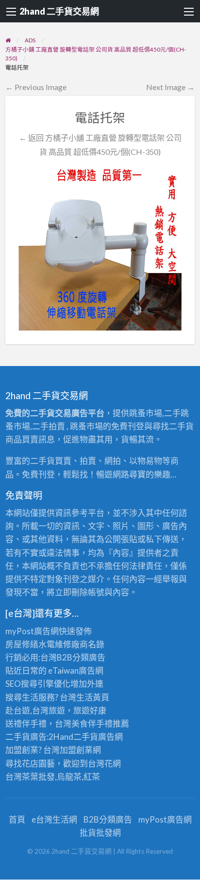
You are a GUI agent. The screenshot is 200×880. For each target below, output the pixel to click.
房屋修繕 (21, 644)
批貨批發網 (100, 832)
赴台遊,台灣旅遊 (35, 710)
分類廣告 (88, 657)
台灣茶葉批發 (30, 776)
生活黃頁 (92, 697)
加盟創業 (76, 750)
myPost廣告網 (32, 631)
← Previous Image (36, 87)
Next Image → (170, 87)
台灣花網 (104, 763)
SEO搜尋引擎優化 (37, 683)
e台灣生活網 (54, 819)
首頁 (17, 819)
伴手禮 (100, 723)
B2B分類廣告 (107, 819)
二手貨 (85, 737)
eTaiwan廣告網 (75, 670)
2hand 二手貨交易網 (59, 11)
